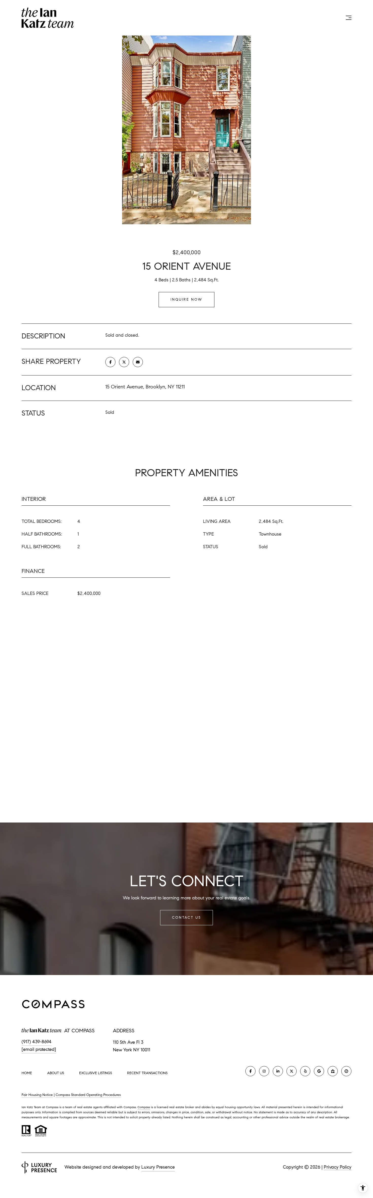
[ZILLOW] (333, 1071)
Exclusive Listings (95, 1073)
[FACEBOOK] (250, 1071)
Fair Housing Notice (37, 1095)
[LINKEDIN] (278, 1071)
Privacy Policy (337, 1167)
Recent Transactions (147, 1073)
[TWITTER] (291, 1071)
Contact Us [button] (186, 917)
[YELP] (305, 1071)
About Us (55, 1073)
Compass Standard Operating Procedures (88, 1095)
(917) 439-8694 (37, 1042)
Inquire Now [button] (186, 299)
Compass (144, 1107)
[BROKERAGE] (346, 1071)
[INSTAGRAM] (264, 1071)
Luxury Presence (158, 1167)
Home (27, 1073)
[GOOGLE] (319, 1071)
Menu (337, 18)
